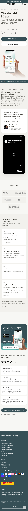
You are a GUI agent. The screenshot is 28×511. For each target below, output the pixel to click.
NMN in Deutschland (6, 443)
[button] (22, 4)
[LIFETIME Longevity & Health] (8, 4)
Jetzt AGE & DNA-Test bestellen (13, 410)
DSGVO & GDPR (5, 447)
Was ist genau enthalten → (7, 414)
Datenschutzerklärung (7, 445)
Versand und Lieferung (7, 453)
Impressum (4, 455)
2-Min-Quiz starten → (14, 39)
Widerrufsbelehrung (6, 449)
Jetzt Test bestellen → (14, 44)
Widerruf (14, 506)
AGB (2, 451)
